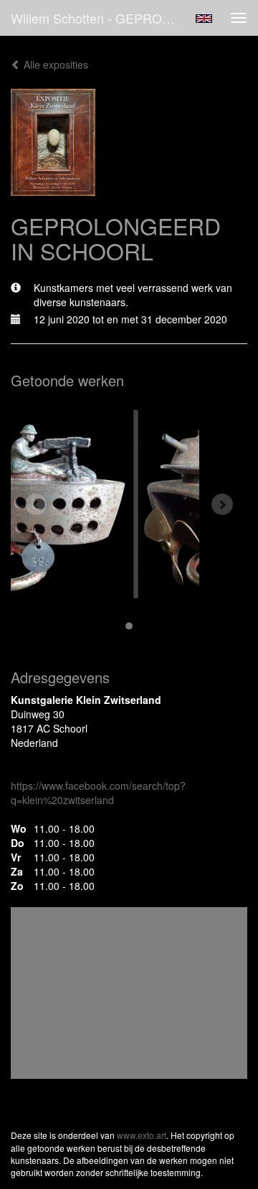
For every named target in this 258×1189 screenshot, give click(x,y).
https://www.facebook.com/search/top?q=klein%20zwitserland (98, 792)
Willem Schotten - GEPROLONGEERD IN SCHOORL (99, 18)
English (204, 18)
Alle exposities (54, 64)
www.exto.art (141, 1135)
